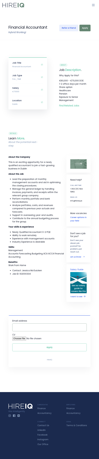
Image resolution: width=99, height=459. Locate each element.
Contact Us (43, 425)
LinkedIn (41, 430)
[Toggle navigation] (93, 5)
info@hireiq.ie (76, 200)
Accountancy (44, 413)
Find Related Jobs (69, 105)
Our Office (42, 444)
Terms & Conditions (76, 425)
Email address (19, 320)
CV (13, 334)
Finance (41, 408)
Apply (85, 27)
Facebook (42, 434)
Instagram (42, 439)
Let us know (76, 257)
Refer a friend (69, 27)
